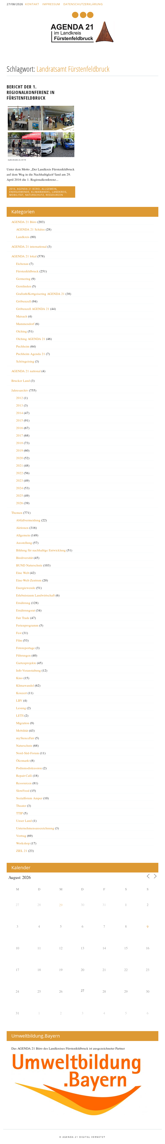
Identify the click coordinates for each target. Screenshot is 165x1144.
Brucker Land (20, 380)
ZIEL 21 (21, 850)
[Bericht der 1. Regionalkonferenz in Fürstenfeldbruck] (41, 160)
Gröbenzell (23, 301)
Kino (19, 678)
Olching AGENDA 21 (30, 339)
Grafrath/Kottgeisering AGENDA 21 (40, 293)
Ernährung (23, 603)
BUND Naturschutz (29, 565)
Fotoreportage (25, 648)
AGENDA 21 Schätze (30, 229)
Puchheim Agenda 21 (30, 354)
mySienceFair (25, 738)
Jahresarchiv (19, 390)
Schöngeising (25, 361)
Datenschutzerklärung (83, 4)
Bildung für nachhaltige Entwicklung (41, 550)
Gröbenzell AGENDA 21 (32, 308)
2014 (19, 413)
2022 (19, 473)
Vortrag (21, 835)
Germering (23, 278)
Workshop (23, 843)
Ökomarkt (23, 760)
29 (61, 905)
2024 (19, 488)
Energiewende (19, 191)
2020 (19, 458)
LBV (19, 700)
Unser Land (24, 820)
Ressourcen (54, 194)
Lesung (21, 708)
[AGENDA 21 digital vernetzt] (82, 41)
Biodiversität (24, 557)
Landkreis (59, 191)
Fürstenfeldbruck (27, 271)
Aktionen (22, 527)
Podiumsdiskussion (29, 768)
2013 (19, 405)
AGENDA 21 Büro (28, 188)
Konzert (21, 693)
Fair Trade (22, 618)
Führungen (23, 655)
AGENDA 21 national (26, 371)
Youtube (75, 15)
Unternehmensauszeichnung (35, 828)
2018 (19, 443)
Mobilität (16, 194)
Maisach (21, 316)
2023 (19, 480)
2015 (19, 420)
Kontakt (32, 4)
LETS (20, 715)
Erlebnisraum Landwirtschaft (35, 595)
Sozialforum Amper (29, 798)
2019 (19, 450)
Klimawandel (40, 191)
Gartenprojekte (26, 663)
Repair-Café (24, 775)
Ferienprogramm (27, 625)
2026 (19, 503)
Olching (21, 331)
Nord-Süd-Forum (27, 753)
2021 (19, 465)
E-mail (83, 15)
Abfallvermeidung (28, 520)
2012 (19, 398)
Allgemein (49, 188)
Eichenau (22, 263)
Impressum (51, 4)
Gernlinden (23, 286)
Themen (16, 512)
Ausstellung (24, 542)
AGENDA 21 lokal (24, 256)
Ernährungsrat (25, 610)
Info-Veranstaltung (28, 670)
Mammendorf (25, 324)
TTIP (19, 813)
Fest (18, 633)
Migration (22, 723)
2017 (19, 435)
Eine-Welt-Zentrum (28, 580)
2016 (12, 188)
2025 (19, 495)
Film (19, 640)
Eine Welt (22, 572)
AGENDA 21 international (29, 246)
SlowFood (22, 790)
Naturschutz (34, 194)
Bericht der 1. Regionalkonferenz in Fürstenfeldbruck (31, 92)
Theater (21, 805)
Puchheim (22, 346)
